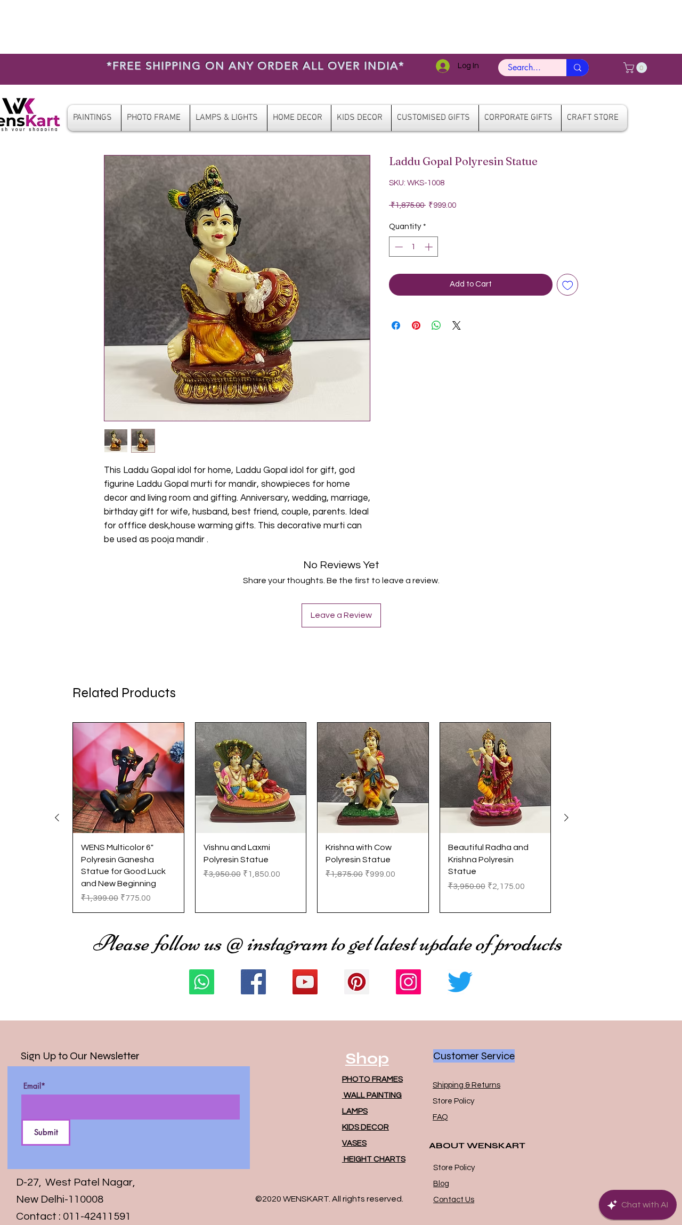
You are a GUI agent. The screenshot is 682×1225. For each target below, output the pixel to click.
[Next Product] (566, 817)
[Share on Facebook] (395, 325)
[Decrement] (398, 247)
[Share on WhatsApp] (436, 325)
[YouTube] (305, 981)
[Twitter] (460, 981)
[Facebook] (253, 981)
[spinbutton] (414, 247)
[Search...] (577, 67)
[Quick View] (128, 778)
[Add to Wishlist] (568, 285)
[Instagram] (408, 981)
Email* (34, 1086)
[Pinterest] (356, 981)
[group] (312, 817)
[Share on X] (456, 325)
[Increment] (430, 247)
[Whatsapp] (201, 981)
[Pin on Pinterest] (416, 325)
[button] (636, 67)
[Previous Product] (57, 817)
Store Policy (453, 1101)
